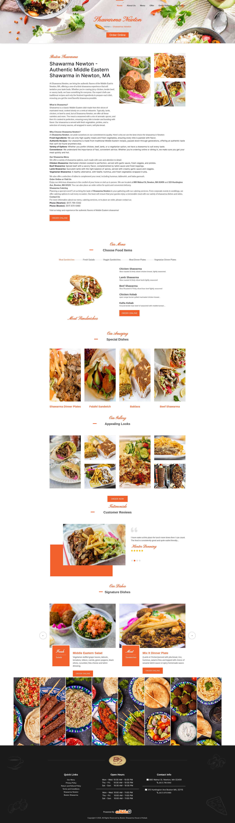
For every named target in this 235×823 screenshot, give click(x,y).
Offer (152, 6)
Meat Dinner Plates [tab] (137, 260)
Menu (142, 6)
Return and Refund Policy (71, 786)
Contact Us (180, 6)
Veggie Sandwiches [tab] (112, 260)
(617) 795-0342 (165, 783)
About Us (131, 6)
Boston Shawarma (71, 795)
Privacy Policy (71, 783)
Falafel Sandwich (100, 406)
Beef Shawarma (170, 406)
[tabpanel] (94, 544)
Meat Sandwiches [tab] (66, 260)
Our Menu (71, 780)
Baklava (135, 406)
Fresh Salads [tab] (89, 260)
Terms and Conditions (71, 789)
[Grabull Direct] (123, 812)
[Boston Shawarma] (53, 6)
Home (120, 5)
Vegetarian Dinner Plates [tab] (165, 260)
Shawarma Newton (71, 792)
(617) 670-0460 (165, 793)
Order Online (164, 6)
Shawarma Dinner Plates (65, 406)
